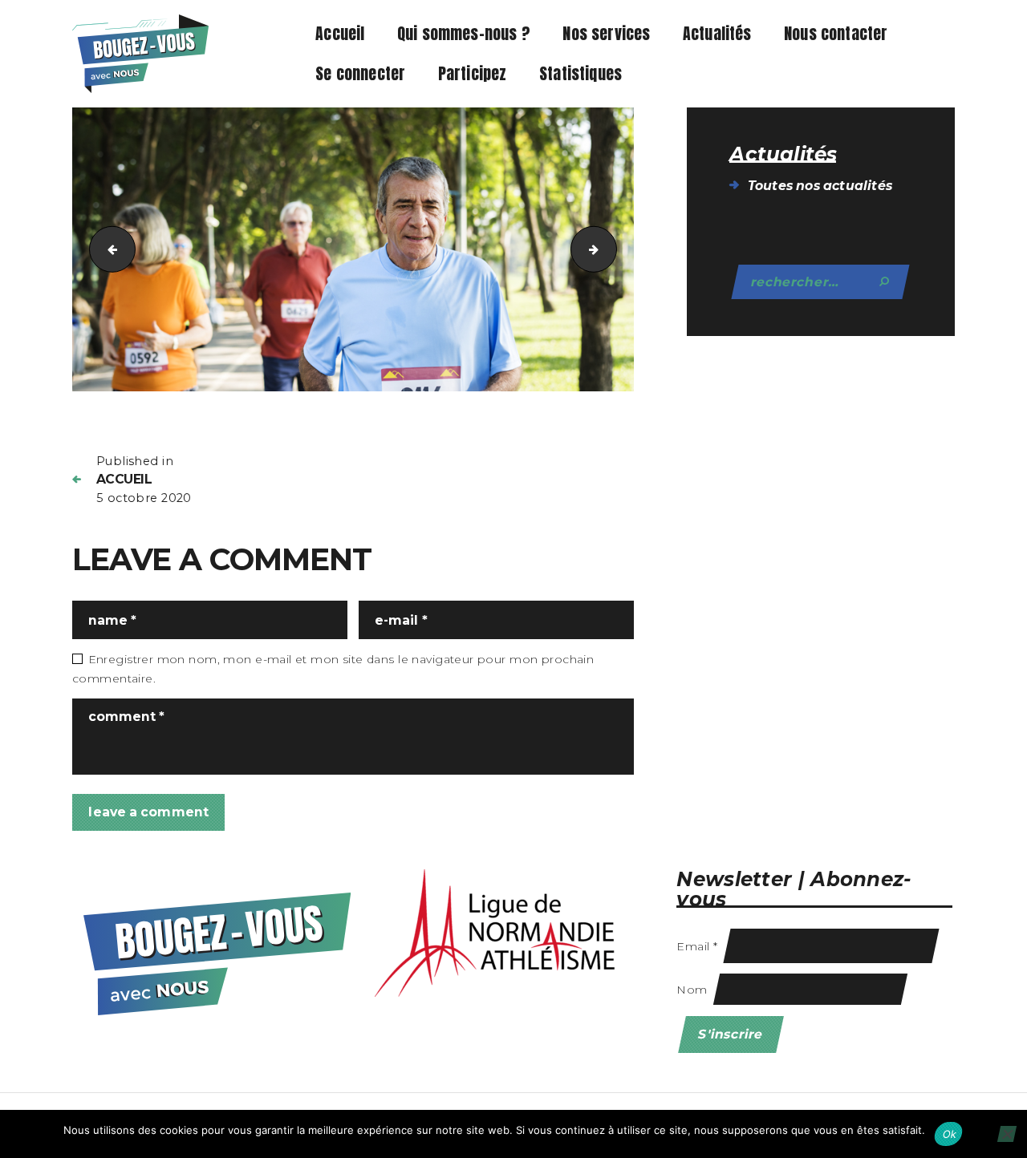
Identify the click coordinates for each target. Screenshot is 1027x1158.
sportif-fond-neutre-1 (611, 248)
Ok (950, 1134)
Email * (696, 946)
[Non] (1007, 1134)
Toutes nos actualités (820, 185)
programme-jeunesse (107, 248)
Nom (691, 989)
